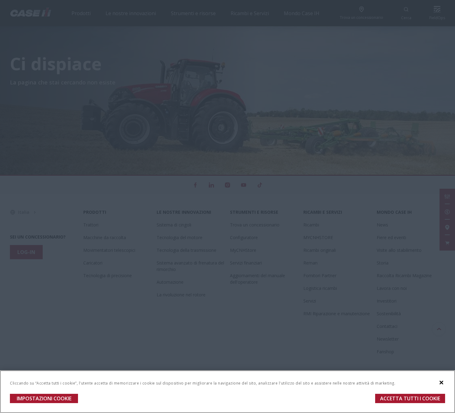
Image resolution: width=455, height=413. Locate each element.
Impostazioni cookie (44, 398)
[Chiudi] (441, 382)
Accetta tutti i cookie (410, 398)
